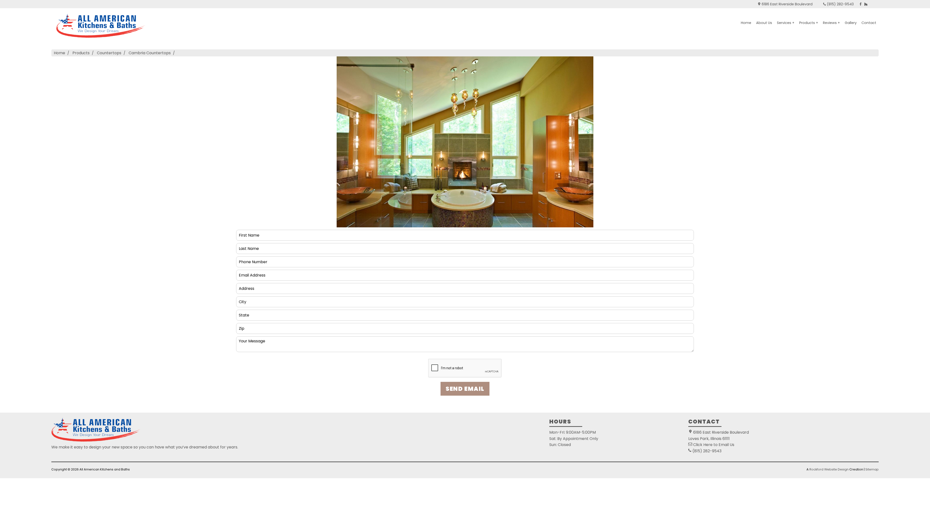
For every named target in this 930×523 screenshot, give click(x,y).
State (244, 313)
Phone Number (253, 260)
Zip (241, 326)
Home (746, 22)
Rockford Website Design (829, 469)
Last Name (249, 246)
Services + (785, 22)
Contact (868, 22)
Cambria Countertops (150, 53)
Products (81, 53)
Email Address (253, 273)
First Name (250, 233)
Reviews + (831, 22)
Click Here (703, 444)
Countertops (109, 53)
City (242, 300)
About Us (764, 22)
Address (247, 286)
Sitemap (872, 469)
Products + (808, 22)
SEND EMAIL (465, 389)
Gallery (851, 22)
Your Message (253, 340)
